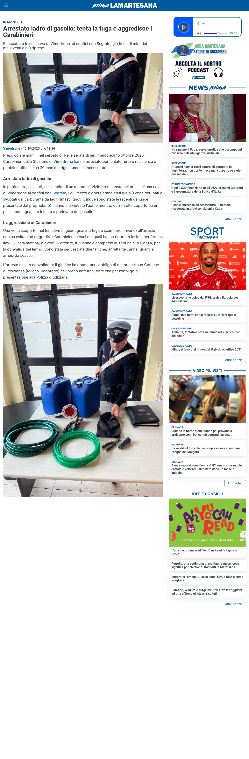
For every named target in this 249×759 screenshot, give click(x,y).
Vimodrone (63, 161)
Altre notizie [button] (234, 219)
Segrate (59, 193)
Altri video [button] (235, 483)
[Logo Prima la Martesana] (124, 5)
